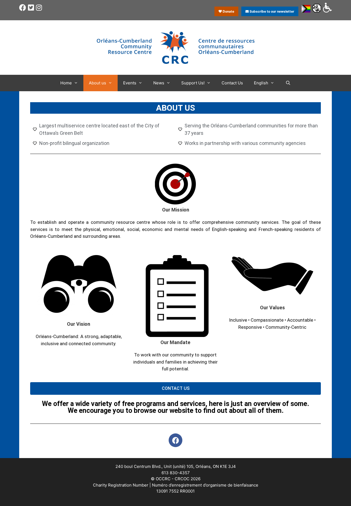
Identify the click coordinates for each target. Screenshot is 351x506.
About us (97, 82)
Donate (228, 11)
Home (66, 82)
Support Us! (193, 82)
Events (129, 82)
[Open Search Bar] (288, 83)
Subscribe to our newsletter (271, 11)
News (158, 82)
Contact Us (232, 82)
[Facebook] (175, 440)
